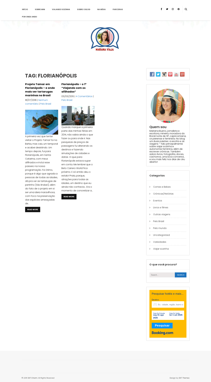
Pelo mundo (160, 228)
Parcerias (118, 9)
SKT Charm (32, 378)
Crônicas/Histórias (163, 193)
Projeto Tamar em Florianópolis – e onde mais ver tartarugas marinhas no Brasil (40, 89)
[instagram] (173, 9)
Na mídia (101, 9)
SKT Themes (184, 378)
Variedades (159, 242)
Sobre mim (40, 9)
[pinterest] (178, 9)
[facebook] (161, 9)
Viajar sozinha (161, 248)
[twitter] (167, 9)
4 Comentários (84, 96)
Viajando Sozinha (61, 9)
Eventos (157, 200)
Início (25, 9)
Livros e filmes (160, 207)
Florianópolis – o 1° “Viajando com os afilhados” (73, 87)
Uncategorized (161, 235)
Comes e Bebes (162, 186)
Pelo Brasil (45, 103)
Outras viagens (161, 214)
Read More (32, 209)
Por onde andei (29, 16)
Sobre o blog (83, 9)
